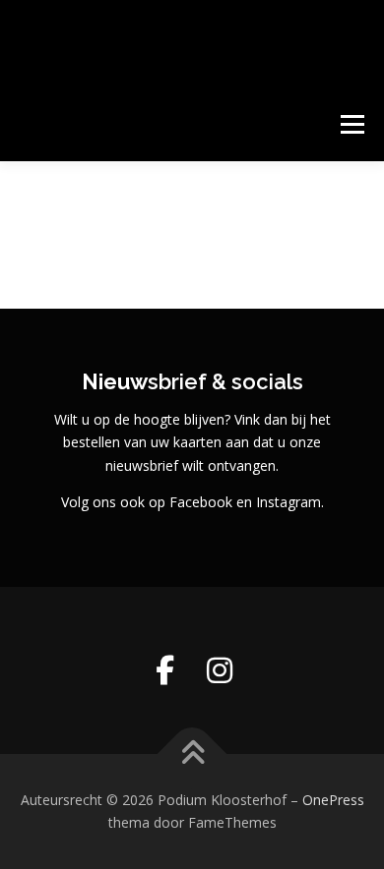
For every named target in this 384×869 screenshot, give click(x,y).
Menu (351, 124)
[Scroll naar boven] (192, 753)
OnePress (333, 799)
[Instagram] (219, 670)
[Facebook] (164, 670)
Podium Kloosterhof (155, 34)
